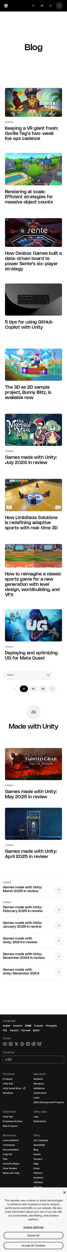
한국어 (36, 1030)
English (6, 1025)
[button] (33, 1133)
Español (14, 1030)
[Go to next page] (52, 689)
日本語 (28, 1025)
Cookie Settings (33, 1227)
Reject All (33, 1235)
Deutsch (17, 1025)
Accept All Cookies (33, 1245)
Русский (25, 1030)
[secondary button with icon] (59, 5)
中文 (5, 1030)
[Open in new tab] (23, 1088)
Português (51, 1025)
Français (38, 1025)
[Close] (64, 1192)
